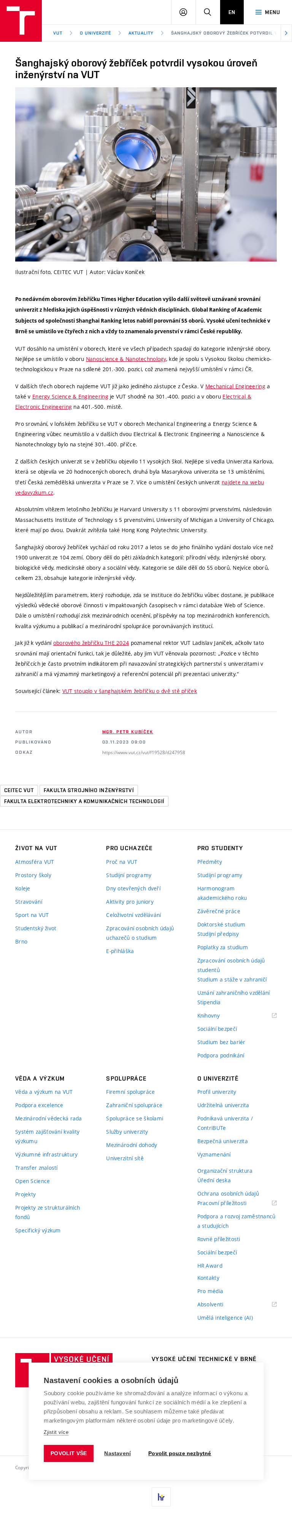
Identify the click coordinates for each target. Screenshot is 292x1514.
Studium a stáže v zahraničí (232, 979)
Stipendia (209, 1002)
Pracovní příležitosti (231, 1203)
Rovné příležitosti (218, 1239)
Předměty (209, 861)
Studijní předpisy (218, 933)
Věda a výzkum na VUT (44, 1091)
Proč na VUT (121, 861)
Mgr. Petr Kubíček (128, 731)
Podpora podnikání (220, 1055)
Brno (21, 941)
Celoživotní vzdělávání (133, 914)
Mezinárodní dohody (131, 1144)
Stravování (28, 901)
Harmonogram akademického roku (222, 893)
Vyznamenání (214, 1154)
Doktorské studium (221, 924)
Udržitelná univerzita (223, 1105)
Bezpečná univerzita (222, 1141)
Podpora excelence (39, 1105)
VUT (57, 33)
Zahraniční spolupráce (134, 1105)
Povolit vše (69, 1453)
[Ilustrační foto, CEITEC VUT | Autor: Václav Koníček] (146, 174)
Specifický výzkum (38, 1230)
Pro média (210, 1291)
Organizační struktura (225, 1170)
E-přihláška (120, 951)
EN (232, 12)
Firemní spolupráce (130, 1091)
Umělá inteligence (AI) (225, 1317)
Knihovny (218, 1015)
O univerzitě (95, 33)
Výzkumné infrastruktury (46, 1154)
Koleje (22, 888)
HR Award (209, 1265)
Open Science (32, 1181)
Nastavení (117, 1453)
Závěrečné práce (218, 911)
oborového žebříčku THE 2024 (91, 642)
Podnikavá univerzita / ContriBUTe (225, 1123)
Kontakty (208, 1277)
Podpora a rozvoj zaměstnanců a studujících (236, 1221)
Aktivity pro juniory (130, 901)
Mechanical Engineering (235, 386)
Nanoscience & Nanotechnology (126, 358)
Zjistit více (56, 1432)
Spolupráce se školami (134, 1118)
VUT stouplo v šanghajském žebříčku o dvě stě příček (129, 691)
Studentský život (35, 928)
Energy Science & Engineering (70, 396)
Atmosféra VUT (34, 861)
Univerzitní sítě (124, 1158)
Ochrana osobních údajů (228, 1193)
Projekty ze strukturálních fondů (47, 1212)
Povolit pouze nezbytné (179, 1453)
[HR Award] (161, 1496)
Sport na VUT (32, 914)
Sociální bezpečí (217, 1028)
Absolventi (220, 1304)
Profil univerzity (216, 1091)
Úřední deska (214, 1180)
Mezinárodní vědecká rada (48, 1118)
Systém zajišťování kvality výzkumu (47, 1136)
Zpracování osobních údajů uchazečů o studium (140, 933)
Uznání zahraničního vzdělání (233, 992)
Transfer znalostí (36, 1167)
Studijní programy (128, 875)
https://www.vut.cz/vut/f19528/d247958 (143, 752)
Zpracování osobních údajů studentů (231, 965)
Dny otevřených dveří (133, 888)
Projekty (25, 1194)
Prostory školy (33, 875)
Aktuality (141, 33)
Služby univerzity (127, 1131)
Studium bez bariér (221, 1042)
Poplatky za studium (222, 947)
